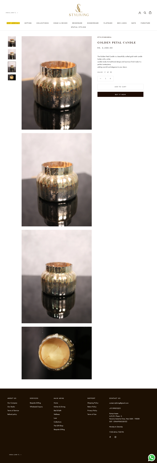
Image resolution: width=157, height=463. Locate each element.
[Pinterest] (111, 72)
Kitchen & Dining (59, 407)
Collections (57, 422)
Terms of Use (91, 414)
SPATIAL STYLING (78, 27)
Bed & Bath (57, 410)
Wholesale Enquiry (36, 407)
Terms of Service (13, 410)
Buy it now (120, 95)
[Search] (145, 12)
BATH (134, 23)
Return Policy (91, 407)
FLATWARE (108, 23)
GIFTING (28, 23)
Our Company (12, 403)
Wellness (57, 414)
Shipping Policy (92, 403)
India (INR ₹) (11, 13)
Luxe (55, 418)
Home (56, 403)
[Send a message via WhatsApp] (151, 457)
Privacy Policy (92, 410)
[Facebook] (105, 72)
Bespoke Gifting (35, 403)
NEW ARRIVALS (13, 23)
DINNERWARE (93, 23)
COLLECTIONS (43, 23)
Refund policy (12, 414)
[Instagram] (115, 437)
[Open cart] (150, 12)
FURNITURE (145, 23)
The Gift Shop (58, 426)
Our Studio (11, 407)
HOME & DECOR (60, 23)
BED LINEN (122, 23)
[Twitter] (108, 72)
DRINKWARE (77, 23)
